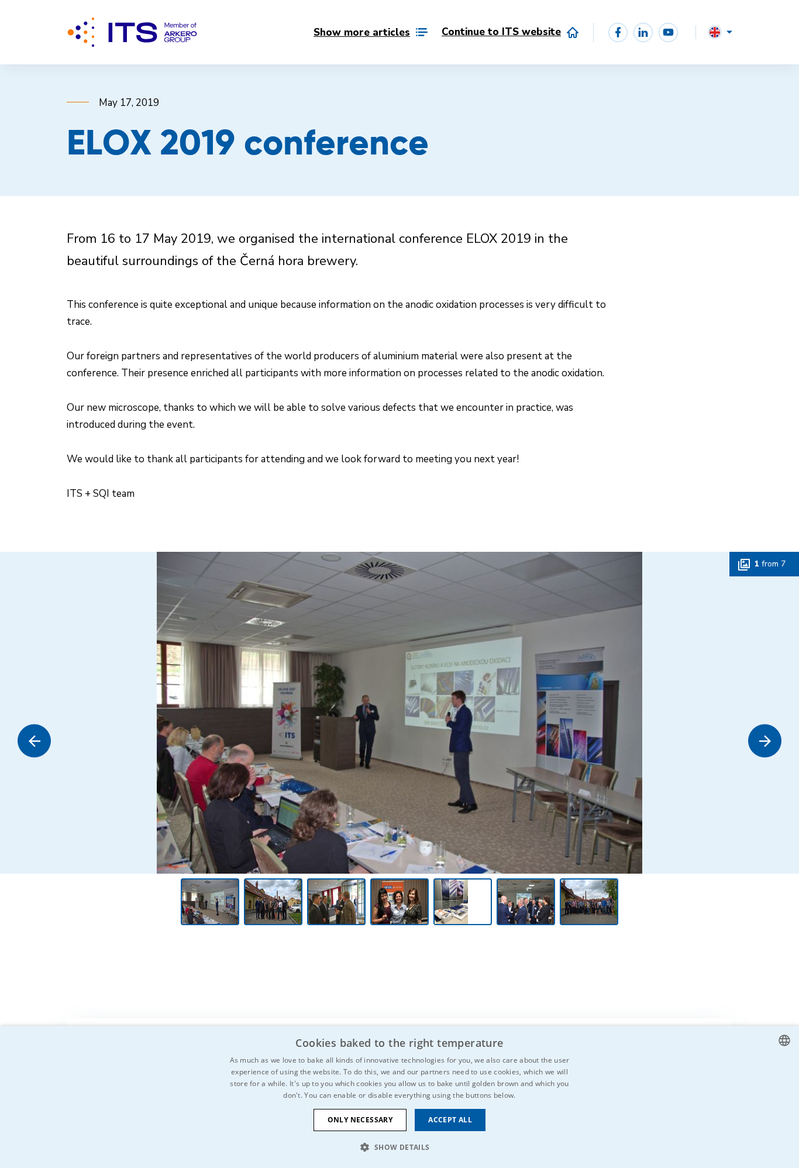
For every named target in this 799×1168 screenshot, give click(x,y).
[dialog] (399, 1097)
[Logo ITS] (132, 32)
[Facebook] (618, 32)
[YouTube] (668, 32)
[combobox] (784, 1040)
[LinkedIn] (643, 32)
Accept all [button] (450, 1120)
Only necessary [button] (360, 1120)
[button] (34, 741)
